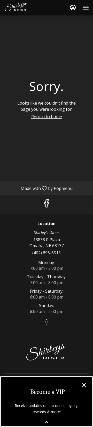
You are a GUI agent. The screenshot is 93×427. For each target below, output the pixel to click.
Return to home (46, 116)
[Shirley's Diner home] (27, 7)
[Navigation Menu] (85, 7)
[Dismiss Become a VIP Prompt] (84, 385)
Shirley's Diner (46, 354)
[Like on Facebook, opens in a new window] (46, 204)
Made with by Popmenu (38, 188)
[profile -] (73, 7)
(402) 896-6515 (46, 253)
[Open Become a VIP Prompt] (46, 422)
